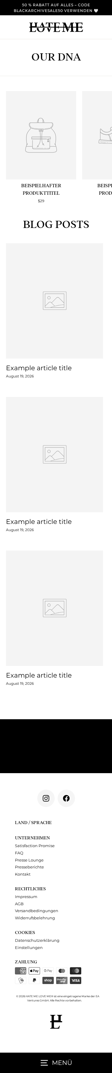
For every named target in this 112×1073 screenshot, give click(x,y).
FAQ (19, 853)
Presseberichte (29, 867)
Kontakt (22, 874)
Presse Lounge (29, 860)
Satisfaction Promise (35, 846)
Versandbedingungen (36, 911)
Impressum (26, 896)
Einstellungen (29, 947)
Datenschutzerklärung (37, 940)
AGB (19, 904)
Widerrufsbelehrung (35, 918)
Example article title (39, 368)
